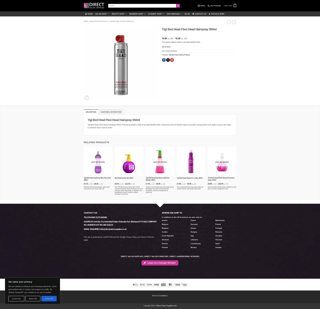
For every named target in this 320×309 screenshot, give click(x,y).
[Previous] (84, 173)
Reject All (33, 299)
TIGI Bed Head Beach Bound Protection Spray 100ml (221, 179)
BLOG (187, 14)
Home (86, 21)
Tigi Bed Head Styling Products (121, 21)
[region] (32, 291)
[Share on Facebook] (164, 60)
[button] (230, 6)
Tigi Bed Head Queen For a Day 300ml (190, 178)
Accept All (49, 299)
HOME (90, 14)
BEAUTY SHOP (118, 14)
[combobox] (142, 6)
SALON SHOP (101, 14)
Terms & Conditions (160, 296)
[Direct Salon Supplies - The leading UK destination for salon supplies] (94, 5)
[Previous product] (234, 22)
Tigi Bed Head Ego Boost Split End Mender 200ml (157, 179)
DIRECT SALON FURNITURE (156, 256)
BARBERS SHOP (136, 14)
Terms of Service (147, 237)
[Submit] (178, 6)
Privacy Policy (131, 237)
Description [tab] (91, 112)
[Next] (236, 173)
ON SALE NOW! (217, 14)
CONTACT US (200, 14)
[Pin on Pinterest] (172, 60)
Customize (16, 299)
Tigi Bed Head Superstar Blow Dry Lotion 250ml (97, 179)
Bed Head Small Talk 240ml (124, 178)
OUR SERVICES (173, 14)
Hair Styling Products (98, 21)
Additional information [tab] (111, 112)
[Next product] (229, 22)
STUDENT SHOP (155, 14)
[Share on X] (168, 60)
